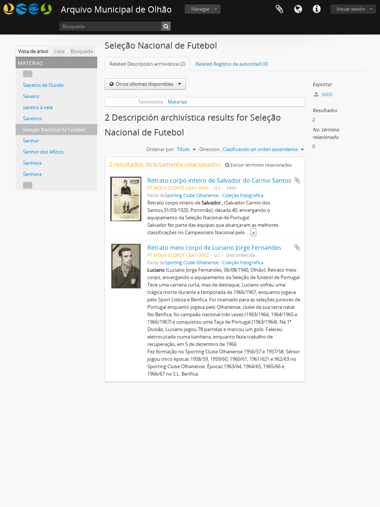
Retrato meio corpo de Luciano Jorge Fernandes (214, 247)
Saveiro (31, 96)
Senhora (32, 163)
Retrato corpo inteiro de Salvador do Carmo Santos (219, 180)
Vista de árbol (33, 51)
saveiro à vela (38, 107)
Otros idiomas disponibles (144, 84)
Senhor (31, 140)
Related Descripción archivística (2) (147, 63)
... (27, 74)
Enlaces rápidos (316, 9)
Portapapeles (279, 9)
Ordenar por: (160, 149)
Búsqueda (82, 51)
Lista (59, 51)
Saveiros (32, 118)
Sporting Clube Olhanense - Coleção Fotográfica (214, 195)
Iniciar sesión (351, 9)
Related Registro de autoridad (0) (232, 63)
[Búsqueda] (166, 26)
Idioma (298, 9)
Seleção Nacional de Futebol (54, 129)
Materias (177, 101)
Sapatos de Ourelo (43, 85)
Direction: (209, 149)
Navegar (200, 9)
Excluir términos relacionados (260, 165)
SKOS (326, 94)
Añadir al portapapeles (297, 180)
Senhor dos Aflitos (43, 151)
